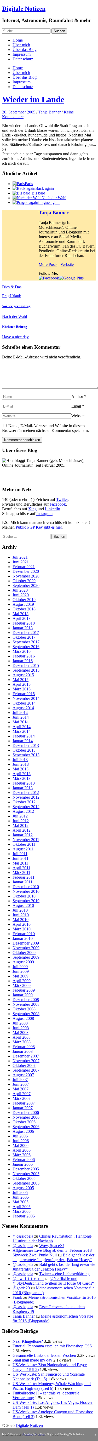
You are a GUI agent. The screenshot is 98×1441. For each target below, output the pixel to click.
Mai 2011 (20, 863)
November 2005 (26, 1173)
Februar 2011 (23, 877)
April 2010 (22, 924)
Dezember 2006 (26, 1112)
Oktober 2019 (24, 599)
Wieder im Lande (33, 99)
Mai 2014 (20, 722)
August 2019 (23, 604)
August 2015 (23, 675)
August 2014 (23, 708)
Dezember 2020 (26, 571)
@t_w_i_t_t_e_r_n (28, 1278)
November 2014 (26, 698)
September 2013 (26, 755)
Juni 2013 (21, 764)
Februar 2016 (24, 656)
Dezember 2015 (26, 665)
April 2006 (22, 1150)
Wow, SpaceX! (51, 1245)
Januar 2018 (23, 628)
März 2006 (22, 1155)
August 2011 (23, 849)
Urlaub (15, 296)
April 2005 (22, 1206)
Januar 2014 (23, 741)
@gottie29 (21, 1288)
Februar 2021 (24, 566)
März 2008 (22, 1042)
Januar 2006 (23, 1164)
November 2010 (26, 891)
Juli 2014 (20, 712)
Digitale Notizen (23, 8)
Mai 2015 (20, 679)
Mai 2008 (20, 1032)
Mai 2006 (20, 1145)
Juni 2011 (20, 858)
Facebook (58, 504)
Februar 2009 (24, 990)
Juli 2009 (20, 966)
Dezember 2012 (26, 792)
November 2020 (26, 576)
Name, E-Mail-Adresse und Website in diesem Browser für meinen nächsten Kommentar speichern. (45, 428)
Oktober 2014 (24, 703)
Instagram (44, 513)
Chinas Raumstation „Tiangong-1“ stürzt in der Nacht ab (52, 1238)
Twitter (62, 499)
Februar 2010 (24, 933)
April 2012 (22, 830)
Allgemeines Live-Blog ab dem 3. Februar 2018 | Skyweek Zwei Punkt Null (53, 1252)
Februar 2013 (24, 783)
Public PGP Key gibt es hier (39, 527)
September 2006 (26, 1126)
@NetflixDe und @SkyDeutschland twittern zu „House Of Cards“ (53, 1280)
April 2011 (21, 868)
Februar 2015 (24, 693)
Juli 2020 (20, 590)
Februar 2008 (24, 1046)
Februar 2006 (24, 1159)
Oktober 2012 (24, 802)
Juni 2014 (21, 717)
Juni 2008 (21, 1028)
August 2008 (23, 1018)
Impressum (22, 54)
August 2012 (23, 811)
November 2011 (26, 839)
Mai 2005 (20, 1202)
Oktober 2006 (24, 1122)
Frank (17, 1297)
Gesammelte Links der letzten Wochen (44, 1355)
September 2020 (26, 585)
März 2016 (22, 651)
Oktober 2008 (24, 1009)
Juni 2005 (21, 1197)
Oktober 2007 (24, 1065)
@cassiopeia (23, 1236)
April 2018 (22, 618)
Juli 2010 (20, 910)
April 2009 (22, 981)
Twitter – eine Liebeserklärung (64, 1274)
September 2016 (26, 646)
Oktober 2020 (24, 581)
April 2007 (22, 1093)
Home (18, 40)
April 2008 (22, 1037)
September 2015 (26, 670)
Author (77, 396)
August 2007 (23, 1075)
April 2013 (22, 773)
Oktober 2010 (24, 896)
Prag (6, 296)
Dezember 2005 (26, 1169)
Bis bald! (39, 193)
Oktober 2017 (24, 637)
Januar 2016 (23, 661)
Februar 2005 (24, 1216)
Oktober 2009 (24, 952)
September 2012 (26, 806)
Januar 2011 (22, 882)
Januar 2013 (23, 788)
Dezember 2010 (26, 886)
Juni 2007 (21, 1084)
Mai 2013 (20, 769)
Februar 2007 (24, 1103)
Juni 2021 (21, 562)
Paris (29, 183)
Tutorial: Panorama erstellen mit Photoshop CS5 (52, 1346)
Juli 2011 (20, 853)
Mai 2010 (20, 919)
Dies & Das (11, 287)
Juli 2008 (20, 1023)
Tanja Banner (49, 112)
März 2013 (22, 778)
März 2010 (22, 929)
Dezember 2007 (26, 1056)
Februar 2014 (24, 736)
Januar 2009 (23, 995)
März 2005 (22, 1211)
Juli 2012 (20, 816)
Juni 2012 (21, 821)
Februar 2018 (24, 623)
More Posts (48, 264)
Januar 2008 (23, 1051)
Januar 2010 (23, 938)
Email (76, 406)
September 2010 (26, 901)
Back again (44, 188)
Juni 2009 (21, 971)
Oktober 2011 (24, 844)
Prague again (49, 202)
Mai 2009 (20, 976)
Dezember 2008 (26, 999)
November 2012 (26, 797)
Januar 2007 (23, 1108)
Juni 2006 (21, 1141)
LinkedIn (52, 509)
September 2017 (26, 642)
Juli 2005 (20, 1192)
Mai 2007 (20, 1089)
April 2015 (22, 684)
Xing (32, 509)
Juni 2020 (21, 595)
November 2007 (26, 1061)
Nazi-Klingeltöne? (28, 1341)
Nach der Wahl (54, 198)
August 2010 (23, 905)
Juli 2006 (20, 1136)
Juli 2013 (20, 759)
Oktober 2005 (24, 1178)
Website (67, 264)
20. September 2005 (18, 112)
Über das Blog (25, 49)
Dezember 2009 (26, 943)
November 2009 (26, 948)
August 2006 (23, 1131)
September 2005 (26, 1183)
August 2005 (23, 1188)
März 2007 (22, 1098)
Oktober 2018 (24, 609)
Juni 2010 (21, 915)
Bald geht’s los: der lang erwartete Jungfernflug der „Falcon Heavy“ (53, 1257)
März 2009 (22, 985)
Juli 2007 (20, 1079)
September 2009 (26, 957)
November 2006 (26, 1117)
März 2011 (21, 872)
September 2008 (26, 1013)
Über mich (21, 45)
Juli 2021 (20, 557)
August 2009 (23, 962)
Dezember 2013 (26, 745)
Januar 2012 (23, 835)
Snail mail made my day (32, 1360)
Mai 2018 (20, 613)
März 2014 (22, 731)
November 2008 (26, 1004)
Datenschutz (23, 59)
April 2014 (22, 726)
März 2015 (22, 689)
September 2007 (26, 1070)
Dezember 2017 (26, 632)
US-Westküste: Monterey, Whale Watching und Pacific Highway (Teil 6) (52, 1386)
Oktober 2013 (24, 750)
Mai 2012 (20, 825)
